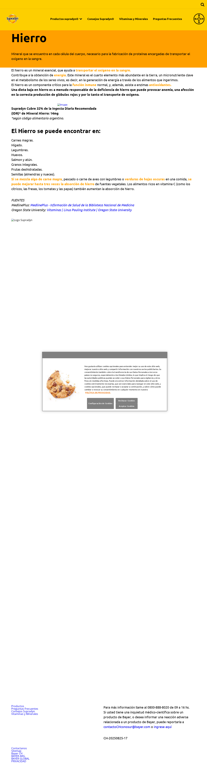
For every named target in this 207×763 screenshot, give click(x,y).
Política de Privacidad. (98, 392)
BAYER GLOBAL (20, 758)
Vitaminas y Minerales (133, 19)
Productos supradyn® (64, 19)
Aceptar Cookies (126, 406)
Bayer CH (16, 753)
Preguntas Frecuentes (167, 19)
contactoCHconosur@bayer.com (127, 727)
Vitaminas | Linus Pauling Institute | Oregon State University (89, 210)
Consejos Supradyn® (100, 19)
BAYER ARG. (18, 756)
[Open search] (202, 5)
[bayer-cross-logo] (199, 18)
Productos (17, 706)
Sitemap (16, 751)
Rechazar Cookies (126, 400)
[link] (80, 18)
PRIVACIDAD (18, 761)
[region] (104, 381)
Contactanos (19, 748)
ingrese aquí (163, 727)
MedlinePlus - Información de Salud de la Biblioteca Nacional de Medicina (82, 205)
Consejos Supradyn (23, 711)
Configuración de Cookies (100, 403)
